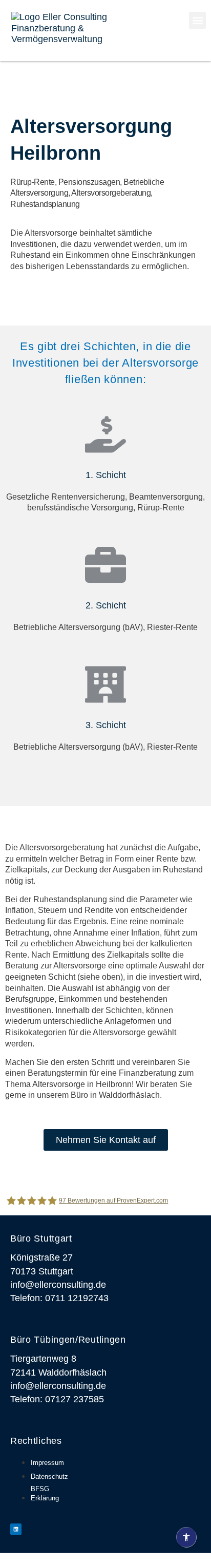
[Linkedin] (16, 1529)
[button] (197, 20)
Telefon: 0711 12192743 (59, 1298)
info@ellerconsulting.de (58, 1285)
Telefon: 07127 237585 (57, 1399)
